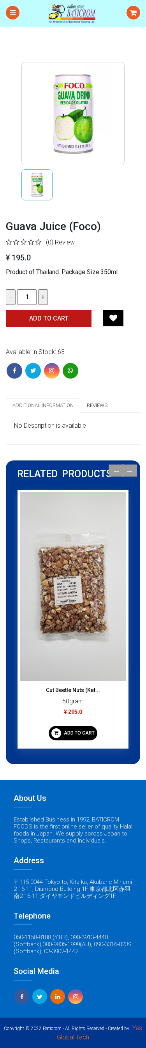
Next (129, 471)
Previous (116, 471)
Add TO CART (49, 318)
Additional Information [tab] (43, 405)
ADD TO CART (79, 733)
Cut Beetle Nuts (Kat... (73, 690)
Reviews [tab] (97, 405)
